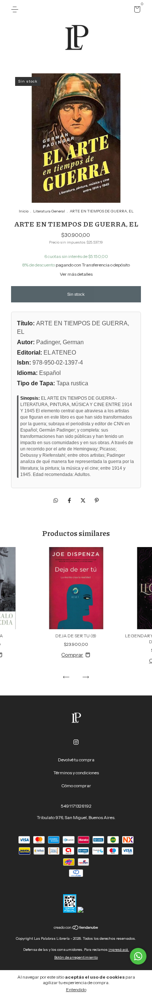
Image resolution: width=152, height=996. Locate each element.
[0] (136, 10)
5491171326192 (76, 806)
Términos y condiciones (76, 772)
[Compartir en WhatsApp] (55, 500)
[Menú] (16, 9)
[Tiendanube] (76, 928)
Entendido (76, 989)
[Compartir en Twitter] (83, 500)
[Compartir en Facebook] (70, 500)
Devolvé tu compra (76, 759)
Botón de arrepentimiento (76, 957)
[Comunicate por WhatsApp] (138, 956)
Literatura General (49, 211)
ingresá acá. (118, 949)
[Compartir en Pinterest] (96, 500)
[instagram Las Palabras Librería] (76, 742)
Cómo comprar (76, 785)
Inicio (23, 211)
